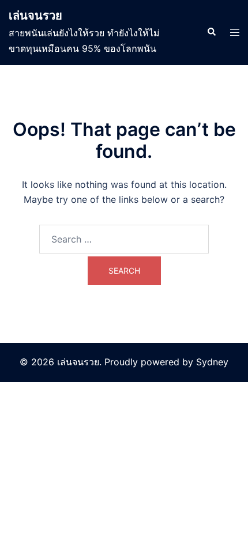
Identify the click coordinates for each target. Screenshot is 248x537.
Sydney (212, 362)
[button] (211, 32)
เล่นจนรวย (35, 15)
